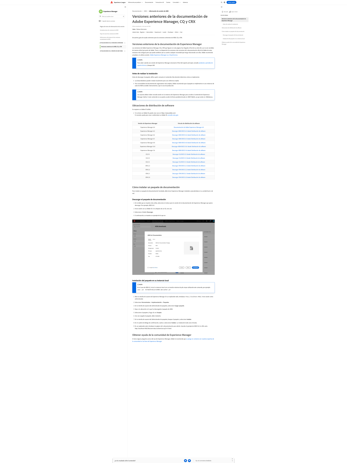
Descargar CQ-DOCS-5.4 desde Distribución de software (189, 158)
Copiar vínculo (234, 11)
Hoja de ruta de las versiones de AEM (109, 34)
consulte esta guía (173, 115)
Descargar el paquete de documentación (233, 35)
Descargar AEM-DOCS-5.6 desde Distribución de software (188, 150)
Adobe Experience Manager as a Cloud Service (163, 55)
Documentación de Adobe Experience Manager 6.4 (189, 127)
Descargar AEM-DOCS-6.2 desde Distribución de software (188, 135)
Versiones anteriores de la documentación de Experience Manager (234, 19)
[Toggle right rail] (222, 7)
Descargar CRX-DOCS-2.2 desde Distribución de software (188, 170)
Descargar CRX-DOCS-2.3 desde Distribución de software (188, 166)
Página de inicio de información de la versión (112, 26)
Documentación (137, 11)
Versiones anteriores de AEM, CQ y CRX (111, 46)
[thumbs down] (189, 460)
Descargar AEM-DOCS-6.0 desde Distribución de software (188, 143)
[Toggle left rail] (125, 7)
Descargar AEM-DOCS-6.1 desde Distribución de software (188, 139)
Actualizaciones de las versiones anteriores (111, 43)
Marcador (226, 11)
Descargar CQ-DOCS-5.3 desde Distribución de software (189, 162)
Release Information (141, 29)
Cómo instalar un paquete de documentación (233, 31)
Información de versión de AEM (158, 11)
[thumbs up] (185, 460)
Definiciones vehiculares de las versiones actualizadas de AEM (110, 38)
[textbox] (112, 16)
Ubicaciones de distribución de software (231, 28)
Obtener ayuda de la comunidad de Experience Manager (233, 43)
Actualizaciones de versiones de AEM (109, 30)
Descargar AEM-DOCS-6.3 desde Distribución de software (188, 131)
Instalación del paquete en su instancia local (234, 38)
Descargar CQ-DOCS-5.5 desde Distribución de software (189, 154)
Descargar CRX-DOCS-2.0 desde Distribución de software (188, 177)
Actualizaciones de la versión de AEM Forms (111, 51)
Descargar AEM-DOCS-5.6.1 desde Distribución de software (189, 146)
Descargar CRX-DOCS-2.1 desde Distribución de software (188, 173)
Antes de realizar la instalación (230, 24)
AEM (145, 11)
